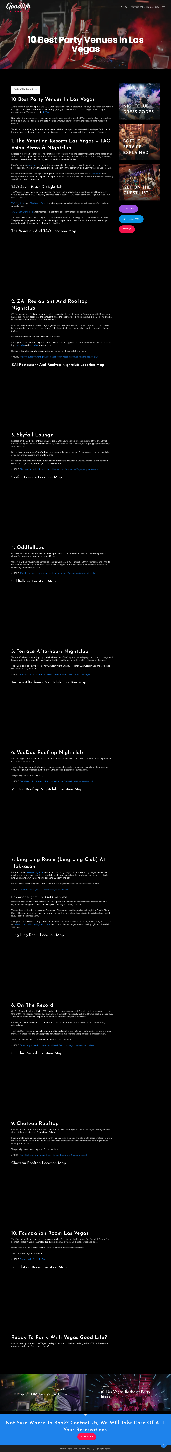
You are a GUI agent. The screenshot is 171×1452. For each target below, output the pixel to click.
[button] (163, 7)
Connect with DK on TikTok (32, 1259)
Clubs (85, 31)
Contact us (96, 173)
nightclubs (20, 345)
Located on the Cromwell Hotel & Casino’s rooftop (72, 781)
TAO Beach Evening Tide (22, 212)
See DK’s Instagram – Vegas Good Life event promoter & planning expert (53, 1155)
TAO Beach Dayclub (39, 203)
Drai (21, 781)
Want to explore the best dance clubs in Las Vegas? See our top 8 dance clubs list (58, 573)
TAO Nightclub (18, 203)
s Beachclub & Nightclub (35, 781)
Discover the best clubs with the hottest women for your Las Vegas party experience (59, 469)
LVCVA (46, 112)
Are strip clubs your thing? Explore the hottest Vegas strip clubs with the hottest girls (59, 357)
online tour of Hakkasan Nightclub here (32, 924)
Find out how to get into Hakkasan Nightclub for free (44, 889)
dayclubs (33, 345)
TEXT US (127, 229)
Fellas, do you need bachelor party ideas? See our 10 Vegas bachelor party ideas (57, 1045)
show (35, 89)
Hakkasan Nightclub (34, 872)
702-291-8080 (152, 7)
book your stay (34, 165)
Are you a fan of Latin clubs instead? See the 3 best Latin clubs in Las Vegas (55, 674)
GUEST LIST (128, 209)
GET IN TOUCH (87, 1437)
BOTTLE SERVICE (131, 219)
